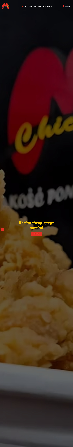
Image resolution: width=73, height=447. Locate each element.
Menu (26, 6)
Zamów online (67, 6)
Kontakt (44, 6)
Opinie (35, 6)
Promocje (31, 6)
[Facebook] (2, 229)
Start (22, 6)
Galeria (39, 6)
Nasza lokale (49, 6)
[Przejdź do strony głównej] (5, 6)
